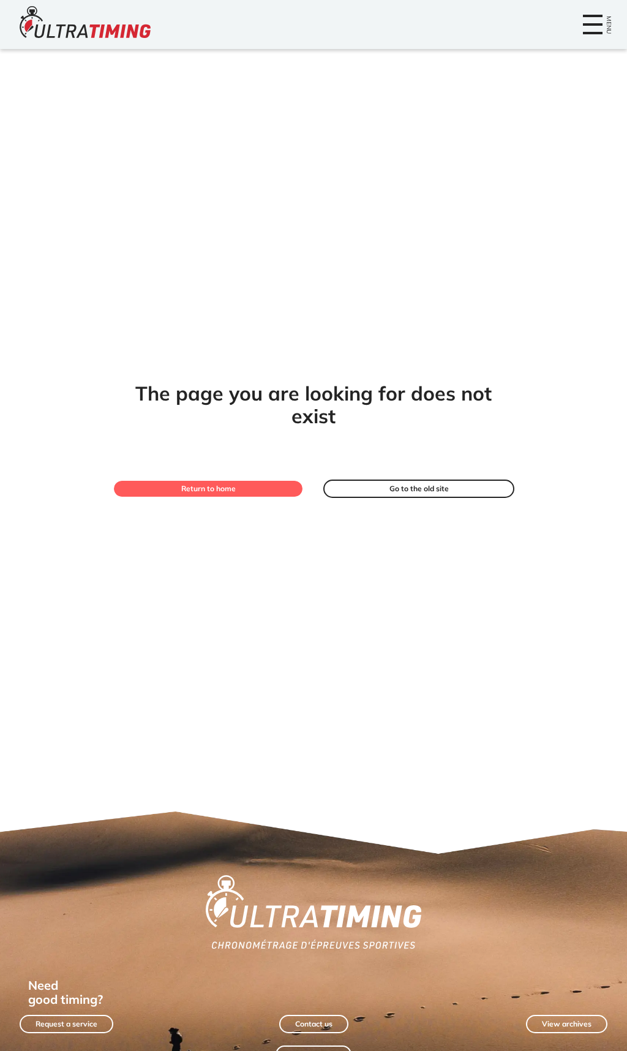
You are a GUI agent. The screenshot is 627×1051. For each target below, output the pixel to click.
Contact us (313, 1023)
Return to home (208, 488)
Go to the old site (419, 488)
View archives (566, 1023)
